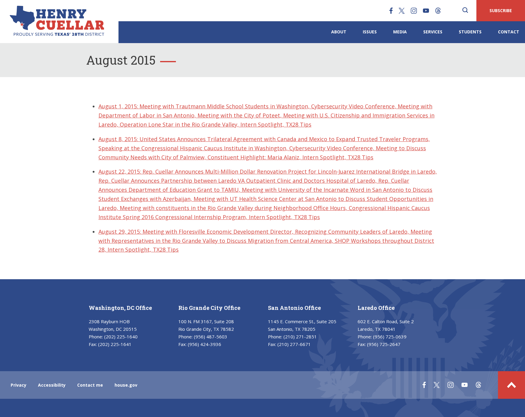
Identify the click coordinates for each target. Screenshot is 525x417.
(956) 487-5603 (210, 337)
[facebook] (391, 11)
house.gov (126, 385)
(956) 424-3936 (204, 344)
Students (470, 32)
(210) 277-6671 (294, 344)
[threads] (438, 11)
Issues (370, 32)
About (338, 32)
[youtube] (426, 11)
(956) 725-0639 (390, 337)
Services (432, 32)
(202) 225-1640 (121, 337)
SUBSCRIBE (500, 10)
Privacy (18, 385)
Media (400, 32)
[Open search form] (465, 10)
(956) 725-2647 (383, 344)
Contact (508, 32)
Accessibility (52, 385)
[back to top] (511, 385)
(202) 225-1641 (115, 344)
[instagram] (414, 11)
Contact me (90, 385)
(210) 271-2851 (300, 337)
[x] (402, 11)
